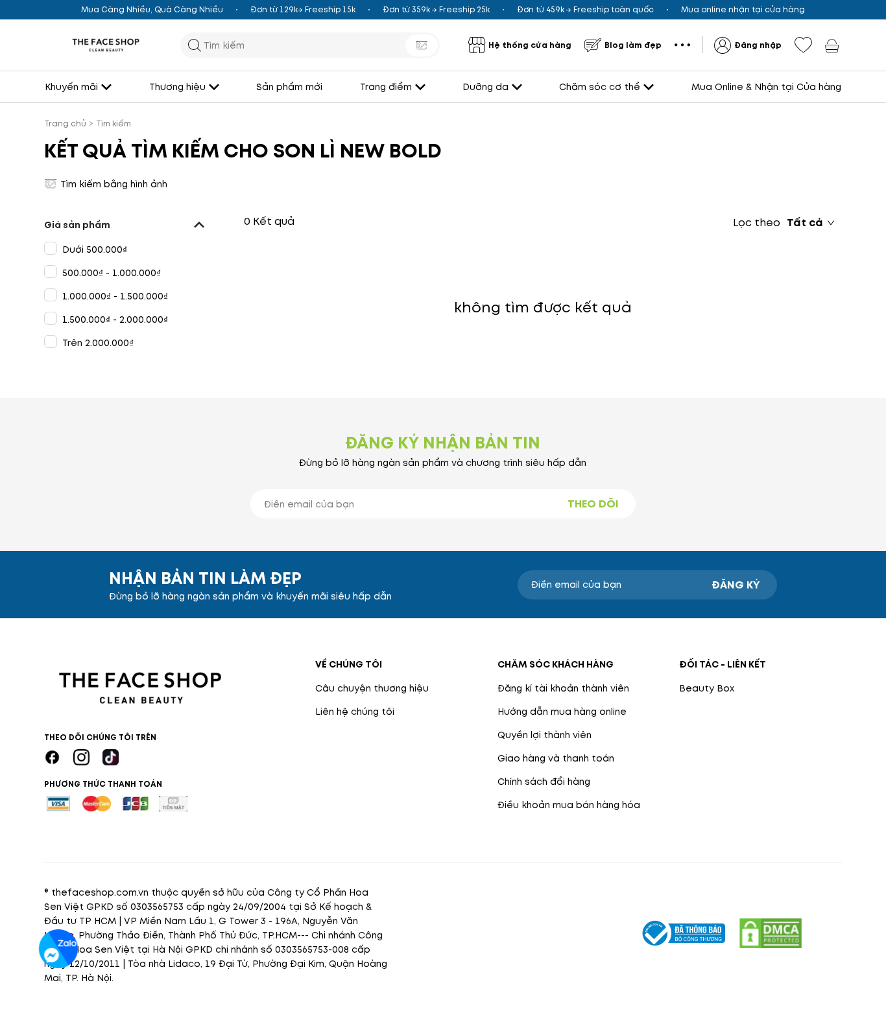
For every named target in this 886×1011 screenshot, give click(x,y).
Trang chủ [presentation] (65, 123)
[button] (129, 225)
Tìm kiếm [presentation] (113, 123)
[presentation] (105, 45)
